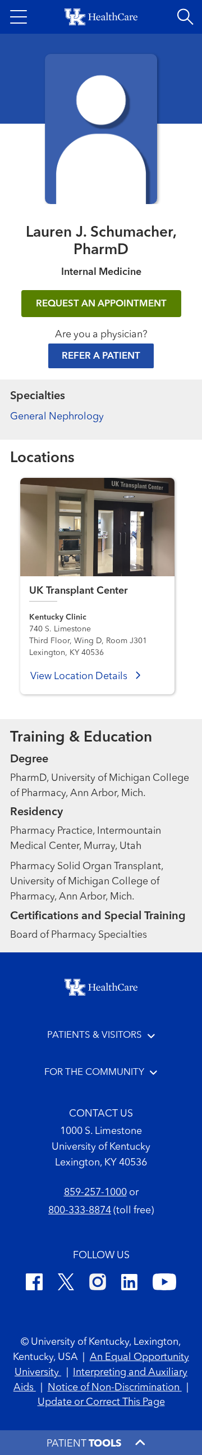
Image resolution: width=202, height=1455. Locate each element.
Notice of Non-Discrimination (115, 1387)
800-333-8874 (79, 1210)
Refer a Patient (101, 356)
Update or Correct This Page (101, 1402)
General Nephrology (57, 417)
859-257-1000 (95, 1192)
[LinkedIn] (129, 1283)
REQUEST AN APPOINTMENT (101, 304)
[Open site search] (185, 17)
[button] (18, 17)
